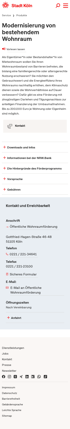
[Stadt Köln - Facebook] (3, 376)
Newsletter (9, 371)
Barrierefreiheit (11, 398)
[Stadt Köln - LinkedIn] (27, 376)
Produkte (21, 15)
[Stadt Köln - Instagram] (9, 376)
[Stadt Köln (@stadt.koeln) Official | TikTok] (45, 376)
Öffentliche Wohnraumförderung (33, 226)
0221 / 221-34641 (23, 254)
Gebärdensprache (12, 404)
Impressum (8, 387)
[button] (65, 6)
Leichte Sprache (11, 410)
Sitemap (7, 415)
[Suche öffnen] (58, 6)
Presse (6, 365)
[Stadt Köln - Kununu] (33, 376)
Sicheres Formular (23, 274)
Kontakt (7, 359)
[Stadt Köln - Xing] (21, 376)
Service (6, 15)
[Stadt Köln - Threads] (15, 376)
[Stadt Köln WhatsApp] (39, 376)
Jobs (5, 353)
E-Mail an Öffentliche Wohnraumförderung (26, 290)
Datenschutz (9, 393)
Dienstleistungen (13, 348)
